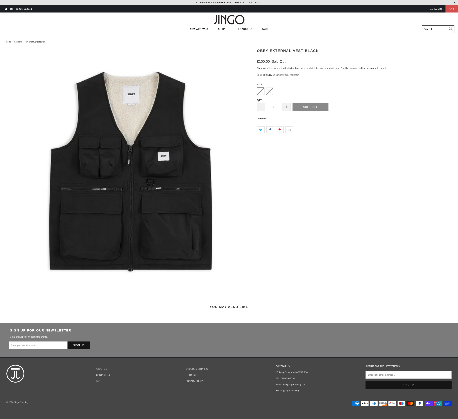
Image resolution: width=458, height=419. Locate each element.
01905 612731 (24, 9)
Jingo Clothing (21, 402)
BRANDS (243, 29)
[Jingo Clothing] (229, 19)
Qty (259, 100)
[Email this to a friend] (289, 129)
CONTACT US (103, 375)
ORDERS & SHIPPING (197, 369)
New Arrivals (199, 29)
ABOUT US (101, 369)
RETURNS (191, 375)
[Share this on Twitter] (261, 129)
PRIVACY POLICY (195, 381)
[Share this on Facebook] (270, 129)
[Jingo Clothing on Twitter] (6, 9)
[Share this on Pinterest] (280, 129)
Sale (265, 29)
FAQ (98, 381)
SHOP (222, 29)
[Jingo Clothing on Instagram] (11, 9)
